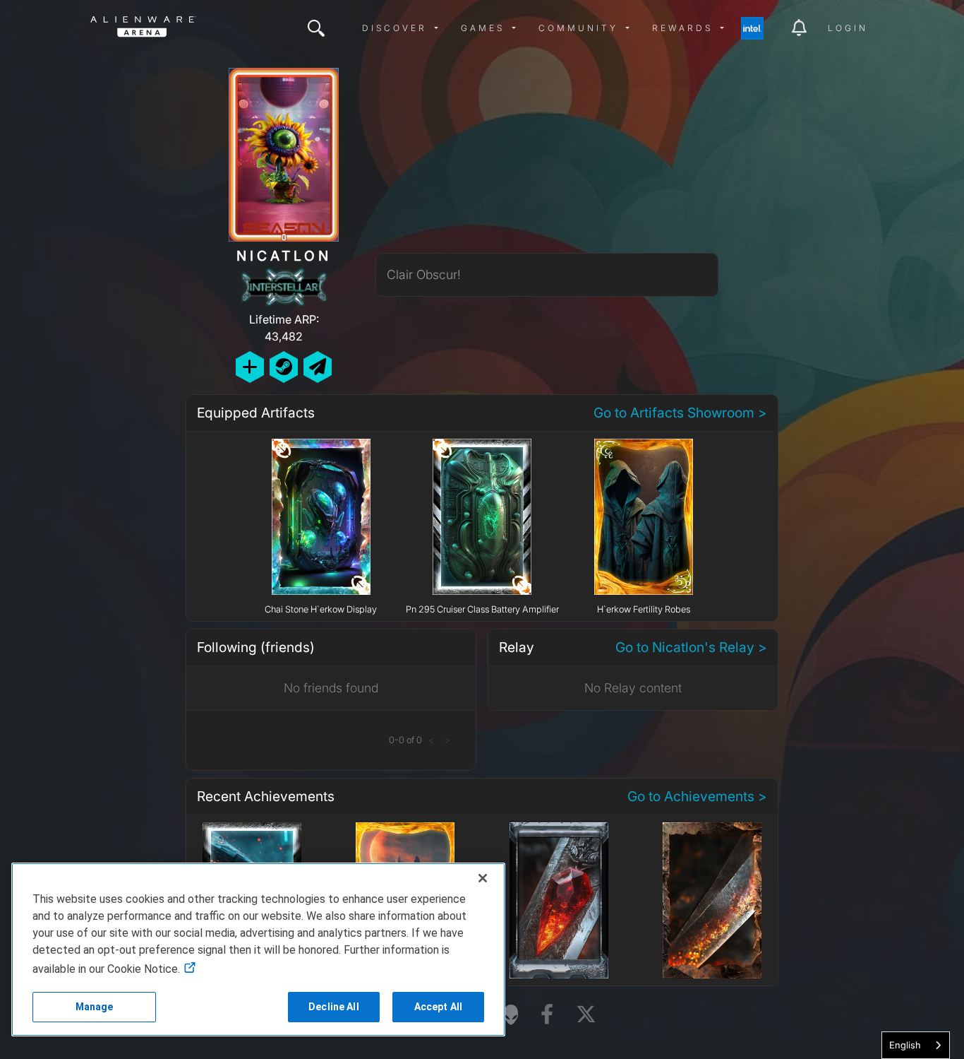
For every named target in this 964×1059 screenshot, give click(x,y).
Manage (95, 1006)
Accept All (438, 1006)
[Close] (482, 878)
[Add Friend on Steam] (284, 367)
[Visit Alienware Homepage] (511, 1014)
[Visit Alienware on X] (586, 1015)
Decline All (333, 1006)
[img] (316, 28)
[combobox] (915, 1045)
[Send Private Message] (317, 367)
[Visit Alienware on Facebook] (547, 1015)
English (905, 1045)
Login (848, 28)
